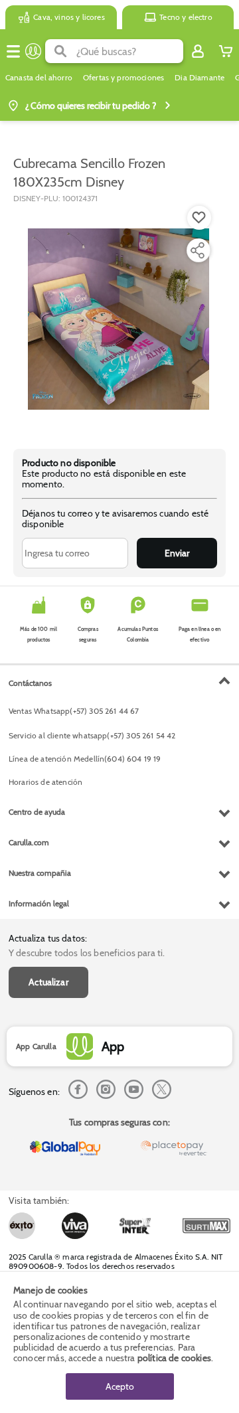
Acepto (120, 1386)
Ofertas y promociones (123, 77)
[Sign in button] (198, 51)
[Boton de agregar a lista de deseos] (199, 218)
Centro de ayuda (37, 812)
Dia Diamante (199, 77)
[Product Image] (118, 319)
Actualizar (48, 982)
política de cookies (174, 1358)
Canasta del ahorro (38, 77)
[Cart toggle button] (226, 51)
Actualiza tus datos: (48, 938)
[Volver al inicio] (33, 51)
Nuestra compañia (40, 873)
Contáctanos (30, 683)
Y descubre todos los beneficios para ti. (87, 953)
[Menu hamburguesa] (13, 51)
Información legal (39, 903)
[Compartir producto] (197, 250)
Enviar (177, 553)
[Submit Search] (60, 51)
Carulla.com (29, 842)
